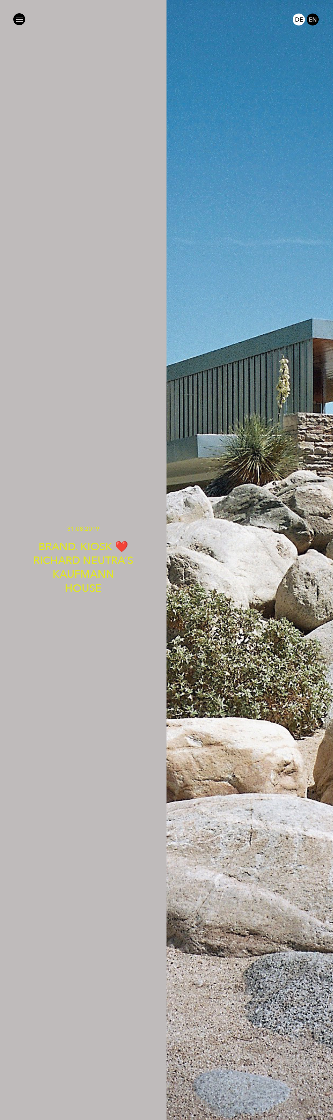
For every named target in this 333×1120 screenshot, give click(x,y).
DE (299, 19)
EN (312, 19)
